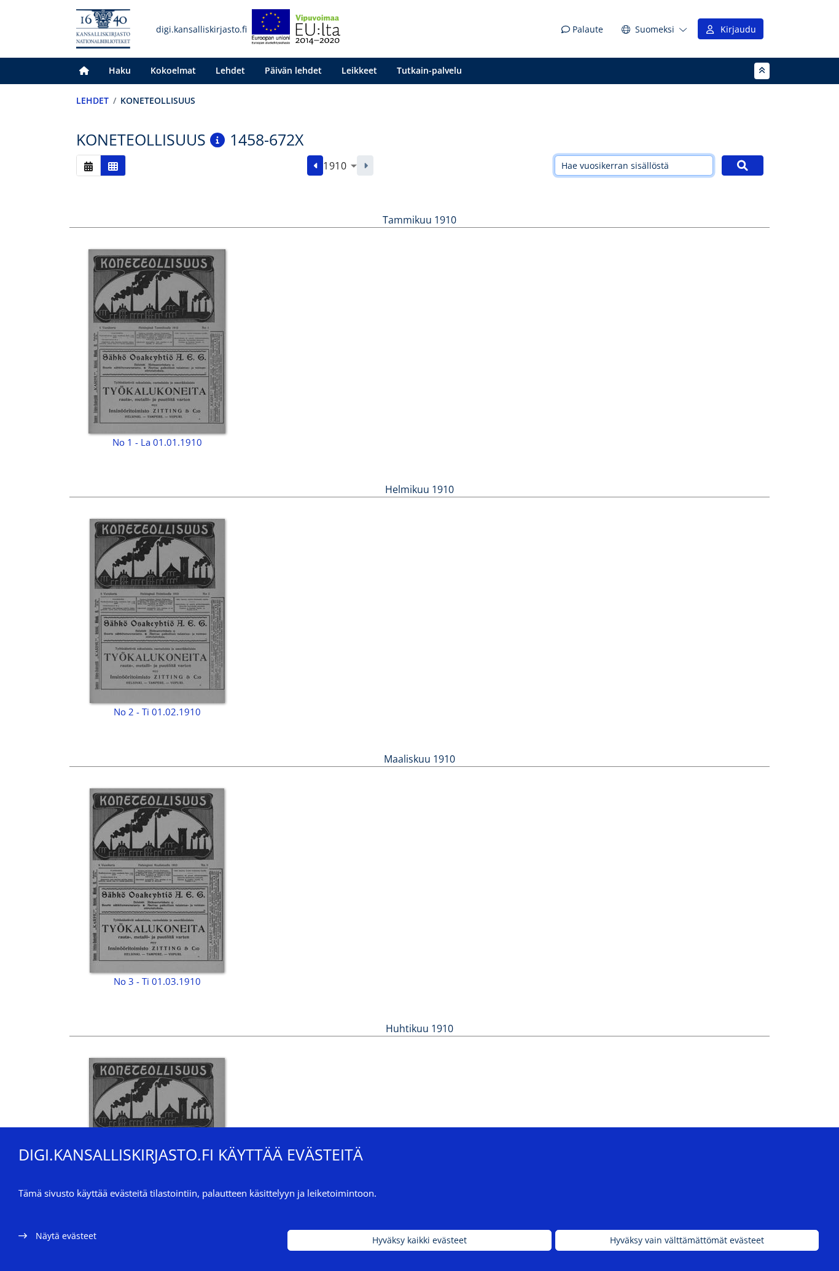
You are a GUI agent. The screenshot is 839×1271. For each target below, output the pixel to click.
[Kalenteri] (88, 165)
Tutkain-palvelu (429, 70)
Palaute (586, 29)
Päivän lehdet (293, 70)
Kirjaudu (736, 29)
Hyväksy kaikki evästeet (419, 1240)
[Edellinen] (315, 165)
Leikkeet (359, 70)
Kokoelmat (173, 70)
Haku (120, 70)
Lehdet (230, 70)
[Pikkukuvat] (113, 165)
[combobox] (340, 165)
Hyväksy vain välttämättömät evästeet (687, 1240)
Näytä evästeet (66, 1236)
